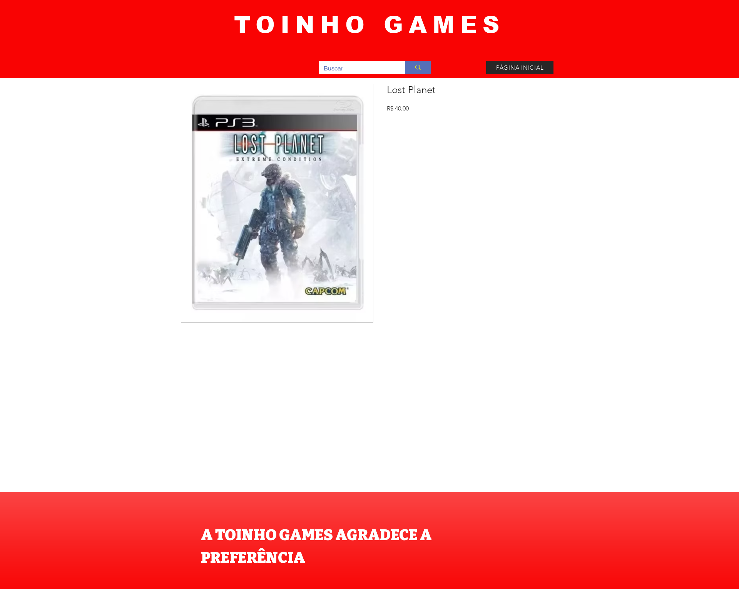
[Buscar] (417, 67)
